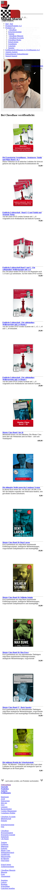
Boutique (4, 884)
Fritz (2, 827)
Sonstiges (4, 880)
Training (11, 34)
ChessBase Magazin (16, 36)
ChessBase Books (14, 40)
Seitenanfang (6, 785)
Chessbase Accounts (8, 817)
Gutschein (11, 46)
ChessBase (13, 30)
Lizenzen (4, 807)
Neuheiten (5, 789)
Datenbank (5, 837)
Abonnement (5, 876)
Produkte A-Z (10, 28)
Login (27, 66)
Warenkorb (37, 66)
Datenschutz (5, 801)
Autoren (8, 52)
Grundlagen (12, 44)
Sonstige (11, 48)
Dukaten (4, 821)
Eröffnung (4, 844)
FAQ (3, 805)
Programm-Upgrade (8, 835)
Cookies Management (8, 811)
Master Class (5, 850)
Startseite (4, 787)
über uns (4, 803)
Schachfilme (5, 886)
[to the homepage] (5, 9)
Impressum (5, 797)
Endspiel (4, 848)
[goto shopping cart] (32, 70)
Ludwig (4, 882)
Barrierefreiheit (6, 809)
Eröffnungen (6, 793)
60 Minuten (5, 858)
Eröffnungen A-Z (33, 50)
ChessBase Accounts (16, 38)
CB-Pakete (5, 839)
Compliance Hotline (8, 813)
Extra (3, 874)
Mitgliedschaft (6, 819)
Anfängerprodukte (7, 867)
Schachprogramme (15, 32)
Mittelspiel (4, 846)
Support (8, 56)
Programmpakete (7, 833)
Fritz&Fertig (5, 854)
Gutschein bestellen (8, 888)
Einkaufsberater (11, 54)
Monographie (5, 856)
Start (11, 24)
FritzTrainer (5, 860)
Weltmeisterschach (7, 852)
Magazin (4, 872)
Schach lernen (13, 42)
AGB (3, 799)
